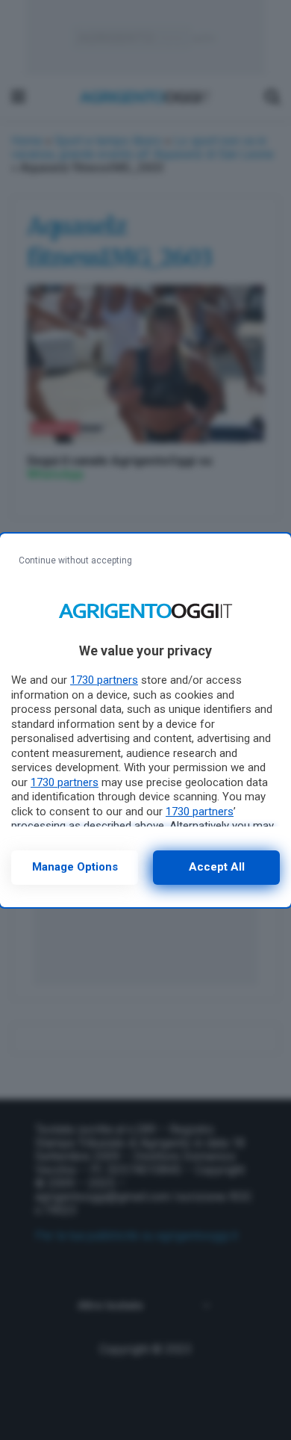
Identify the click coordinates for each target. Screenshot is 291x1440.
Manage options (75, 867)
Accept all (217, 867)
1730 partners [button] (104, 680)
